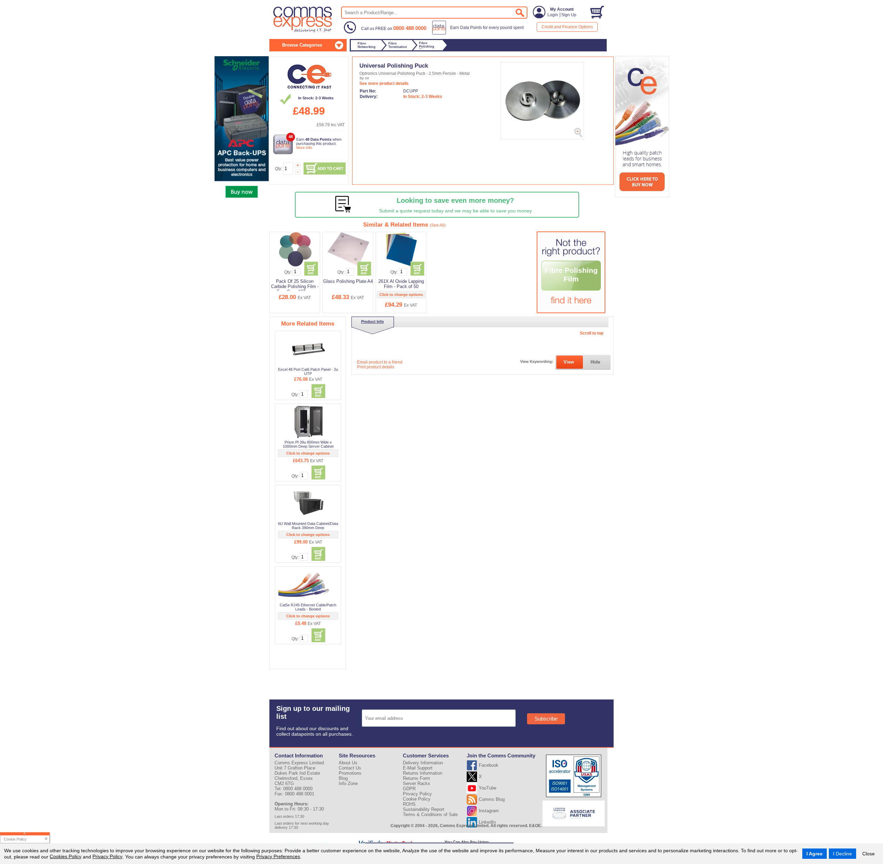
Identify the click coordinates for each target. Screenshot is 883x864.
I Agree (814, 853)
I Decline (842, 853)
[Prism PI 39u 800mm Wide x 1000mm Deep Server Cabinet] (308, 421)
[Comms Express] (303, 31)
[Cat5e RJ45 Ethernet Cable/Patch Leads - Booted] (308, 584)
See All (437, 225)
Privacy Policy (107, 856)
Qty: (278, 168)
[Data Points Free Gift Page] (479, 33)
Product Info (372, 321)
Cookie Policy (416, 799)
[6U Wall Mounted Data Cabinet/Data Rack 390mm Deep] (308, 503)
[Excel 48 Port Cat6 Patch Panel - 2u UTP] (308, 349)
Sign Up (568, 14)
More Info (304, 148)
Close (868, 853)
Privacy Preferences (278, 856)
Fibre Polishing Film (571, 274)
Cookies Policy (65, 856)
